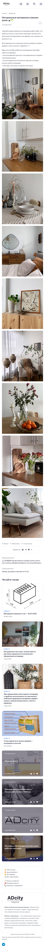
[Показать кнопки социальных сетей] (21, 4)
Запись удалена (11, 817)
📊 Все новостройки (11, 877)
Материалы (16, 543)
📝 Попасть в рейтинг (11, 881)
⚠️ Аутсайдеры (9, 874)
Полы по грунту (11, 761)
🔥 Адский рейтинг (11, 872)
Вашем (6, 543)
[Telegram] (3, 944)
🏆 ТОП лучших (9, 870)
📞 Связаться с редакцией (13, 885)
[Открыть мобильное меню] (41, 4)
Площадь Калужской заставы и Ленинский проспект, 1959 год (18, 790)
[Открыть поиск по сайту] (34, 4)
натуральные (27, 543)
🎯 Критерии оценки (11, 883)
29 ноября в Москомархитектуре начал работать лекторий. (21, 847)
